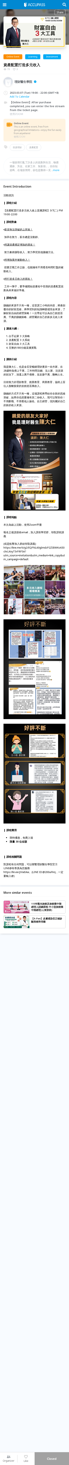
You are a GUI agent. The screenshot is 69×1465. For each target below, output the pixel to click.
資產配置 (33, 147)
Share (60, 12)
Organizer (8, 1460)
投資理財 (17, 147)
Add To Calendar (19, 96)
